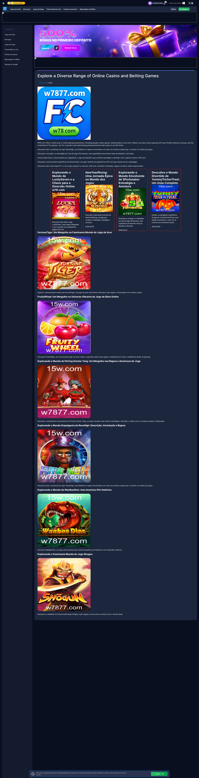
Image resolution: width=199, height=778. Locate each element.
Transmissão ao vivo (53, 9)
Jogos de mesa (15, 9)
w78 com (42, 83)
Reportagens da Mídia (87, 9)
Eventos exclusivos (70, 9)
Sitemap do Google (11, 64)
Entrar (173, 9)
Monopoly (26, 9)
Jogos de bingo (38, 9)
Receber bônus (71, 48)
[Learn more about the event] (99, 17)
